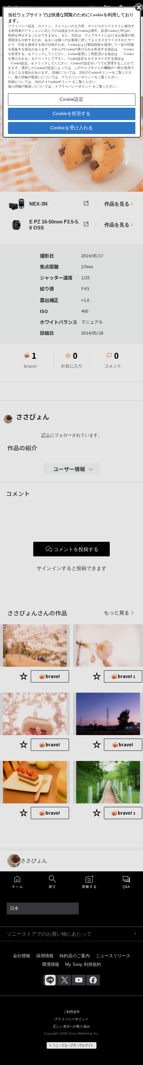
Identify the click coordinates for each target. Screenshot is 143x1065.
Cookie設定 (71, 99)
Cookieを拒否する (71, 113)
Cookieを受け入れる (71, 127)
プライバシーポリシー (74, 86)
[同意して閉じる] (138, 7)
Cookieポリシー (59, 82)
